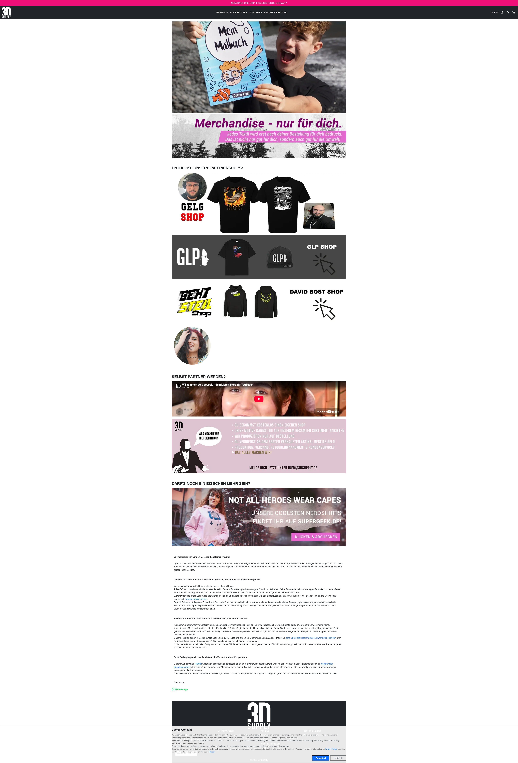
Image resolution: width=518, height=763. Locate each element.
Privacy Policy (331, 749)
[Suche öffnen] (508, 12)
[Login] (502, 12)
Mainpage (222, 12)
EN (497, 12)
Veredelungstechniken (196, 599)
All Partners (238, 12)
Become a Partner (275, 12)
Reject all (338, 758)
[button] (513, 12)
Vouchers (255, 12)
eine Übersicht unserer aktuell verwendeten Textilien (311, 638)
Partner (198, 664)
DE (492, 12)
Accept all (321, 758)
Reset (211, 752)
